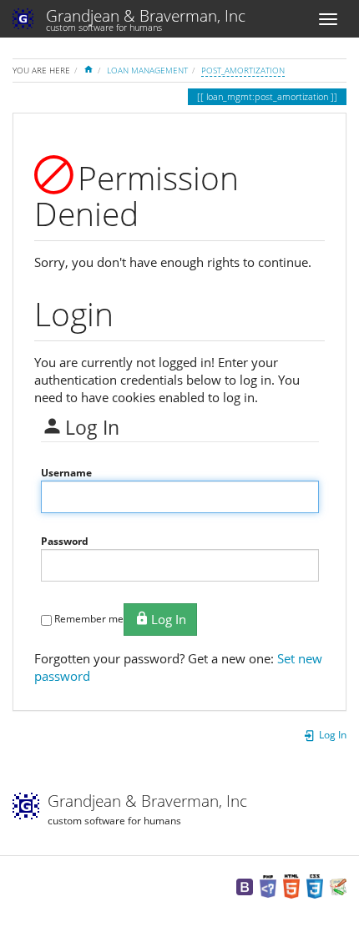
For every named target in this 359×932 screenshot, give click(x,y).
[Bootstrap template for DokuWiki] (244, 886)
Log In (168, 619)
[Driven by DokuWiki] (338, 886)
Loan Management (147, 70)
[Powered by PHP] (268, 886)
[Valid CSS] (314, 886)
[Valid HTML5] (291, 886)
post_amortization (243, 70)
